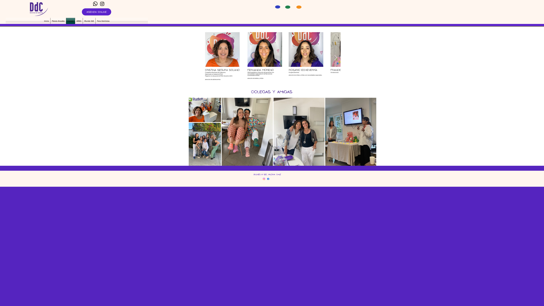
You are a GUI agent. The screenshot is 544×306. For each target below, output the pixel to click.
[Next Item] (335, 57)
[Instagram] (102, 4)
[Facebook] (268, 179)
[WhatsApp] (95, 4)
